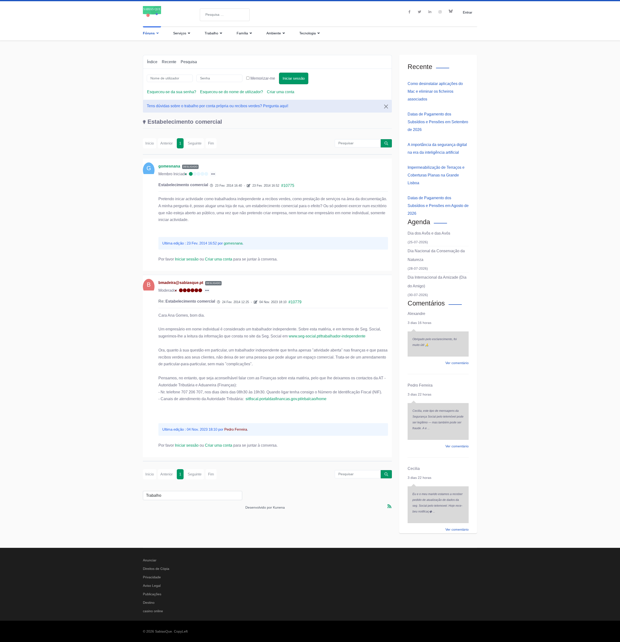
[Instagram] (440, 12)
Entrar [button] (467, 12)
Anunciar (149, 560)
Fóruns (149, 33)
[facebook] (409, 12)
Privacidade (152, 577)
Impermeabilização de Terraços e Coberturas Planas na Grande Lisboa (436, 175)
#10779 (295, 302)
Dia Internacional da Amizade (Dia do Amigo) (437, 281)
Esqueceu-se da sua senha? (171, 92)
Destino (149, 602)
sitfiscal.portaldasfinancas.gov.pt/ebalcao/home (285, 399)
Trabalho (211, 33)
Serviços (179, 33)
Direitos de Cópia (156, 569)
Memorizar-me (262, 78)
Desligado (190, 166)
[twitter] (419, 12)
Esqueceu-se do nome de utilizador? (231, 92)
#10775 (287, 185)
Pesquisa (189, 62)
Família (242, 33)
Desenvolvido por (258, 507)
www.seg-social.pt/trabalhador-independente (327, 336)
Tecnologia (307, 33)
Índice (152, 62)
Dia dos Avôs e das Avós (429, 233)
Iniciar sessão (294, 78)
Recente (169, 62)
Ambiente (273, 33)
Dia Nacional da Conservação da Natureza (436, 255)
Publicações (152, 594)
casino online (153, 611)
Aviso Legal (152, 586)
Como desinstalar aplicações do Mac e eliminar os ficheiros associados (435, 91)
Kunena (279, 507)
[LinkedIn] (429, 12)
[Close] (386, 106)
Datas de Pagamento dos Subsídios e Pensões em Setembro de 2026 (438, 122)
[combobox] (225, 14)
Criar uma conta (280, 92)
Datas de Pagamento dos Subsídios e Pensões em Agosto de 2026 (438, 205)
